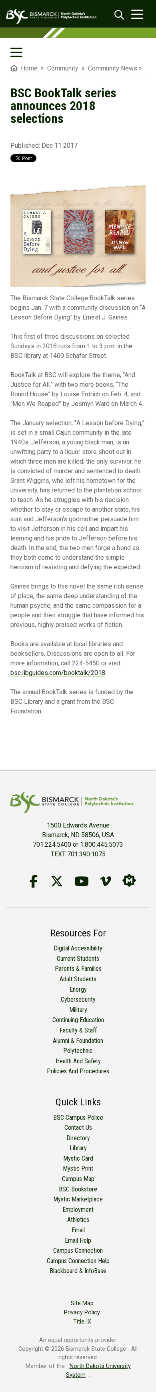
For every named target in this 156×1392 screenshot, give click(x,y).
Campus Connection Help (78, 1261)
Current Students (78, 958)
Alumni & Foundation (78, 1041)
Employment (78, 1209)
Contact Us (78, 1127)
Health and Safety (78, 1061)
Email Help (78, 1240)
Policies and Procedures (78, 1071)
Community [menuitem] (63, 68)
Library (78, 1148)
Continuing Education (78, 1020)
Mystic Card (78, 1158)
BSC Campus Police (78, 1117)
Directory (78, 1138)
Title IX (82, 1321)
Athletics (78, 1219)
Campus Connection (78, 1250)
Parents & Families (78, 968)
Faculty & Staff (78, 1030)
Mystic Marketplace (78, 1199)
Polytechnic (78, 1051)
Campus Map (78, 1179)
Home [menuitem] (28, 68)
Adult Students (78, 979)
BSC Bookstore (78, 1189)
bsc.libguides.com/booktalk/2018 (57, 673)
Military (78, 1010)
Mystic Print (78, 1168)
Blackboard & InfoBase (78, 1271)
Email (78, 1230)
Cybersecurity (78, 999)
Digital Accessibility (78, 948)
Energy (78, 989)
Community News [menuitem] (112, 68)
